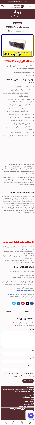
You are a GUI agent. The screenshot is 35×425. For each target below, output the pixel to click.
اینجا (16, 271)
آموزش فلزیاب (15, 294)
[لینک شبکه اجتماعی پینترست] (23, 303)
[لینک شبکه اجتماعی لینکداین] (18, 303)
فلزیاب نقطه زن (15, 16)
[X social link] (27, 303)
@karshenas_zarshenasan (24, 290)
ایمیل (31, 358)
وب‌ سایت (31, 366)
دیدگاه (31, 329)
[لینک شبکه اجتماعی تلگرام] (14, 303)
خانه (23, 16)
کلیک (26, 278)
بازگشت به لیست (17, 311)
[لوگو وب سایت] (17, 6)
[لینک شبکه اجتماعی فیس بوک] (32, 303)
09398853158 (29, 402)
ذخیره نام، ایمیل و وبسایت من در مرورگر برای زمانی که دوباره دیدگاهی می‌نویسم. (19, 375)
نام (32, 350)
